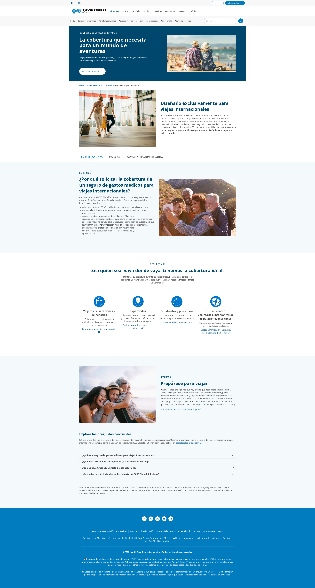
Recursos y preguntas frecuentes (145, 156)
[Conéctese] (157, 519)
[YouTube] (164, 519)
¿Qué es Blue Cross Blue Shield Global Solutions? (109, 467)
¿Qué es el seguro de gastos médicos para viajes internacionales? (118, 455)
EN (79, 3)
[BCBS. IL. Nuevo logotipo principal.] (89, 11)
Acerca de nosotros (183, 21)
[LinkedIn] (170, 519)
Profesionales (194, 11)
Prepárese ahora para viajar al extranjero (180, 409)
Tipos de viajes (115, 156)
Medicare (148, 11)
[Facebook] (144, 519)
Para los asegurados (107, 21)
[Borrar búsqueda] (234, 21)
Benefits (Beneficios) (92, 156)
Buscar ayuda (166, 21)
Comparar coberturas (87, 21)
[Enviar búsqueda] (240, 20)
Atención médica (126, 21)
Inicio (72, 21)
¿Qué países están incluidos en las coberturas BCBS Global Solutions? (120, 474)
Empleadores (170, 11)
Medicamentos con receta (147, 21)
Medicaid (158, 11)
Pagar (216, 3)
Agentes (182, 11)
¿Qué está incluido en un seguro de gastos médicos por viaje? (116, 461)
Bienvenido (114, 11)
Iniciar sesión (233, 3)
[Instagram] (151, 519)
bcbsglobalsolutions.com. (187, 443)
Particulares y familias (131, 11)
